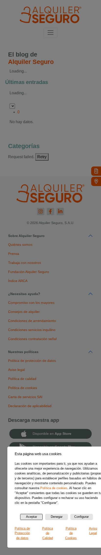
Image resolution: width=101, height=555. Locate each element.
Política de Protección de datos (22, 533)
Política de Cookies (71, 533)
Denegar (57, 517)
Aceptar (31, 517)
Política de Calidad (47, 533)
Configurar (81, 517)
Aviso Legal (93, 531)
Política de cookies (53, 488)
